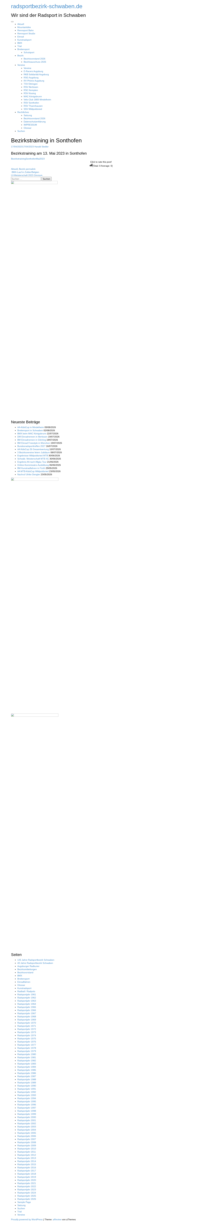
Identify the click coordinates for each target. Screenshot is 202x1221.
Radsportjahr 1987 (26, 1076)
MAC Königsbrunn (33, 96)
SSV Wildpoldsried (33, 109)
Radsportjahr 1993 (26, 1095)
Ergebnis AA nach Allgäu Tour (32, 462)
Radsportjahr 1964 (26, 1004)
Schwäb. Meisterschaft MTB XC (33, 458)
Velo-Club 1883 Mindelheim (37, 99)
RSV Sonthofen (31, 102)
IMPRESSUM (30, 124)
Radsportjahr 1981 (26, 1057)
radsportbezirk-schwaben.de (46, 6)
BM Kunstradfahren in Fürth (31, 468)
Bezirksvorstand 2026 (34, 58)
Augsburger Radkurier (28, 966)
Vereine (21, 65)
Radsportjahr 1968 (26, 1016)
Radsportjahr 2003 (26, 1126)
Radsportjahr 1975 (26, 1038)
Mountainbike (24, 27)
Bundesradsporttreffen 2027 (31, 446)
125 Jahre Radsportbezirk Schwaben (35, 960)
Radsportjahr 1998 (26, 1111)
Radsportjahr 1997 (26, 1107)
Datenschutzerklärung (35, 121)
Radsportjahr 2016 (26, 1167)
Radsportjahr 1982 (26, 1060)
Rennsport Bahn (25, 30)
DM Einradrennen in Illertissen (32, 436)
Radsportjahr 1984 (26, 1067)
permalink (30, 169)
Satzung (28, 115)
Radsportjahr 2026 (26, 1199)
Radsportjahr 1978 (26, 1048)
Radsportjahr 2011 (26, 1152)
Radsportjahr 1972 (26, 1029)
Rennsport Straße (26, 33)
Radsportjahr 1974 (26, 1035)
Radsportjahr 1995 (26, 1101)
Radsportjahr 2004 (26, 1130)
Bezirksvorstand (25, 972)
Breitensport (23, 49)
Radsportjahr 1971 (26, 1026)
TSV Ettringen (31, 84)
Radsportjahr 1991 (26, 1089)
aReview (57, 1219)
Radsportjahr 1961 (26, 994)
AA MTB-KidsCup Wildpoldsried (33, 471)
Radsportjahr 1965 (26, 1007)
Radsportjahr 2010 (26, 1148)
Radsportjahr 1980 (26, 1054)
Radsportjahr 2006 (26, 1136)
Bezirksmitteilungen (27, 969)
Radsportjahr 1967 (26, 1013)
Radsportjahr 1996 (26, 1104)
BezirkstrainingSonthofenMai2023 (28, 158)
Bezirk (20, 55)
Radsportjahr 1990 (26, 1085)
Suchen (21, 131)
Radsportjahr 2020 (26, 1180)
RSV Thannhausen (33, 106)
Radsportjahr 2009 (26, 1145)
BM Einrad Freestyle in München (33, 443)
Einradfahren (23, 982)
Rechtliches (23, 112)
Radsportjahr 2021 (26, 1183)
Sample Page (24, 1202)
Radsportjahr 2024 (26, 1192)
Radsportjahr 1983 (26, 1063)
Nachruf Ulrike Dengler (28, 474)
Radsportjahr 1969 (26, 1019)
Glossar (27, 128)
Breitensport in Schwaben (30, 430)
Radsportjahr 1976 (26, 1041)
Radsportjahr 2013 (26, 1158)
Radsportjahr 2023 (26, 1189)
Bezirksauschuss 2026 (35, 62)
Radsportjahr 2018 (26, 1174)
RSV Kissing (30, 93)
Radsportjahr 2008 (26, 1142)
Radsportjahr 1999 (26, 1114)
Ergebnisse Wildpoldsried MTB (32, 455)
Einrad (20, 36)
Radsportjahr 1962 (26, 997)
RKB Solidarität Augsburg (36, 74)
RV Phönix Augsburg (34, 80)
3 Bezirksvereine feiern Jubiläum (33, 452)
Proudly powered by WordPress (27, 1219)
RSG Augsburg (31, 77)
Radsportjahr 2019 (26, 1177)
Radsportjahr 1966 (26, 1010)
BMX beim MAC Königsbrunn (31, 433)
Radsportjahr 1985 (26, 1070)
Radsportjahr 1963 (26, 1001)
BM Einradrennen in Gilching (31, 440)
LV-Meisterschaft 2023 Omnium (27, 175)
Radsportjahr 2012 (26, 1155)
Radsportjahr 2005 (26, 1133)
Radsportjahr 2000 (26, 1117)
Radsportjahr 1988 (26, 1079)
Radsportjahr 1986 (26, 1073)
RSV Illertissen (31, 87)
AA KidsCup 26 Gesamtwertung (33, 449)
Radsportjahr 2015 (26, 1164)
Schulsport (29, 52)
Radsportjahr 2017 (26, 1170)
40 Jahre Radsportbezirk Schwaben (35, 963)
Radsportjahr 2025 (26, 1196)
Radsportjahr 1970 (26, 1023)
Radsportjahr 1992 (26, 1092)
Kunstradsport (24, 40)
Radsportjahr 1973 (26, 1032)
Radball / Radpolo (26, 991)
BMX (19, 43)
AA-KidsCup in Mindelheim (30, 427)
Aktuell (20, 24)
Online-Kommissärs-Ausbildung (33, 465)
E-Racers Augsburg (33, 71)
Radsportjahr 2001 (26, 1120)
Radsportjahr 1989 (26, 1082)
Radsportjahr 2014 (26, 1161)
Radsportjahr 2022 (26, 1186)
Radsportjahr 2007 (26, 1139)
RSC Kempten (31, 90)
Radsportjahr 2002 (26, 1123)
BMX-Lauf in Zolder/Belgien (25, 172)
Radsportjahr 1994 (26, 1098)
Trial (19, 46)
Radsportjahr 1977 (26, 1045)
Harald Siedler (41, 146)
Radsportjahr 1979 (26, 1051)
